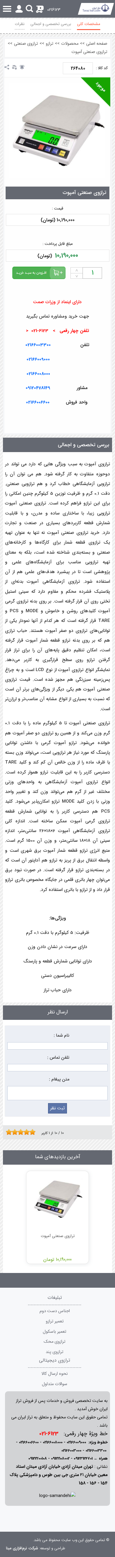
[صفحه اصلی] (96, 9)
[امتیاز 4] (16, 1132)
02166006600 (29, 1442)
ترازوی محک (54, 1341)
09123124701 (83, 1458)
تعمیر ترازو (55, 1321)
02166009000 (38, 359)
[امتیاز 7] (25, 1132)
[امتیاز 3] (13, 1132)
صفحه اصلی (96, 43)
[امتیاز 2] (10, 1132)
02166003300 (38, 344)
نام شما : (61, 1035)
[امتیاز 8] (28, 1132)
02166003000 (71, 1451)
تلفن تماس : (58, 1057)
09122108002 (60, 1458)
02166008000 (38, 373)
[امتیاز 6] (22, 1132)
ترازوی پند (54, 1352)
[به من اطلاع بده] (22, 67)
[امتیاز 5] (19, 1132)
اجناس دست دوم (55, 1311)
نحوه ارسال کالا (54, 1373)
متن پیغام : (59, 1079)
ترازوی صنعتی (26, 43)
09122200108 (37, 1458)
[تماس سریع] (108, 416)
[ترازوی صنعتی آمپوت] (57, 130)
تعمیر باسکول (54, 1331)
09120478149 (38, 387)
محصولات (69, 43)
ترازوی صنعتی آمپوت (89, 52)
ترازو (49, 43)
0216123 (53, 9)
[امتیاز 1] (7, 1132)
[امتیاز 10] (33, 1132)
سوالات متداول (54, 1384)
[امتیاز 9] (30, 1132)
